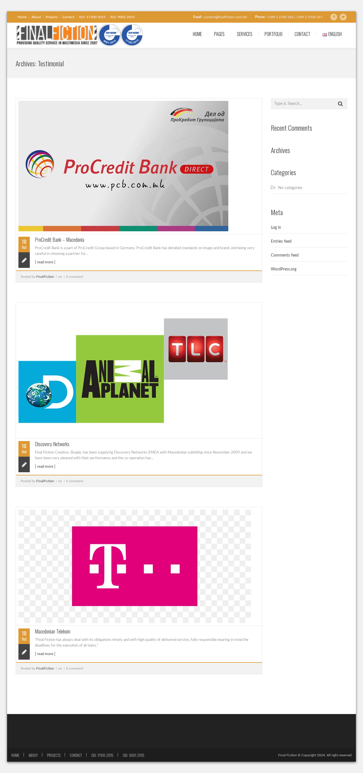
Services (244, 34)
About (36, 17)
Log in (276, 228)
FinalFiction (45, 276)
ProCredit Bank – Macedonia (59, 239)
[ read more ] (45, 262)
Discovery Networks (52, 444)
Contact (68, 17)
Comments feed (285, 255)
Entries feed (281, 241)
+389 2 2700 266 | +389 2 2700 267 (294, 17)
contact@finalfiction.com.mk (225, 17)
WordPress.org (283, 269)
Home (22, 17)
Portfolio (273, 34)
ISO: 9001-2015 (122, 17)
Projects (52, 17)
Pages (219, 34)
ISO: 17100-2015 (92, 17)
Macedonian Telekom (52, 631)
